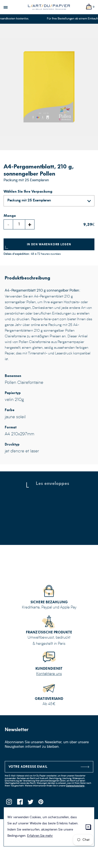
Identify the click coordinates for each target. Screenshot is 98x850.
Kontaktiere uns (49, 674)
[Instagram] (9, 803)
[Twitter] (30, 803)
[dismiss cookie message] (88, 826)
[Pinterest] (41, 803)
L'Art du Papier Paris (49, 7)
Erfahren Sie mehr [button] (40, 835)
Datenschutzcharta (75, 786)
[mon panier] (89, 7)
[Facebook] (19, 803)
